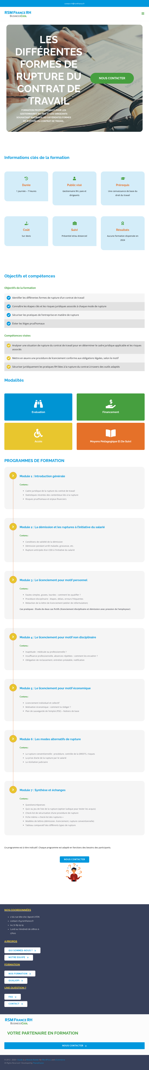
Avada (20, 1059)
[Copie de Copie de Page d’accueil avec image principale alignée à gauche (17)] (18, 1021)
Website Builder (32, 1059)
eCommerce (60, 1059)
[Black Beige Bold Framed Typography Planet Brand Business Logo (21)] (74, 873)
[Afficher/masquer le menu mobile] (143, 13)
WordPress (46, 1059)
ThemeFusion (38, 1063)
